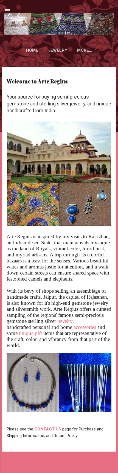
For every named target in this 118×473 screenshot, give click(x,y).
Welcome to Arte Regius (37, 81)
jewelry (64, 321)
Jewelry (57, 50)
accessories (85, 327)
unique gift (31, 333)
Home (32, 50)
